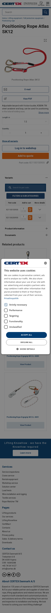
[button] (25, 349)
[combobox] (45, 263)
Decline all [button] (26, 342)
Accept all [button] (26, 335)
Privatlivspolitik (11, 298)
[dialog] (25, 306)
